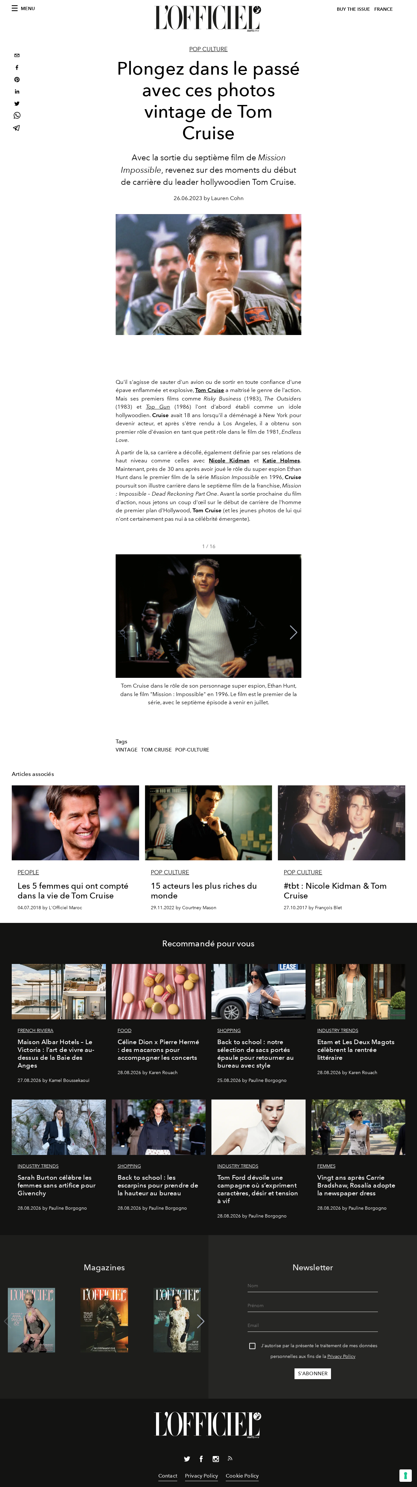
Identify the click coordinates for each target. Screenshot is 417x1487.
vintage (126, 750)
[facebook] (17, 68)
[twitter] (17, 104)
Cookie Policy (242, 1476)
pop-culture (192, 750)
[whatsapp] (17, 116)
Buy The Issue (353, 9)
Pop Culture (208, 49)
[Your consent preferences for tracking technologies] (405, 1475)
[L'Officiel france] (208, 18)
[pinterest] (17, 80)
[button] (293, 632)
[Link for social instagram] (215, 1460)
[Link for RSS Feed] (230, 1459)
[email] (17, 56)
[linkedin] (17, 92)
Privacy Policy (341, 1356)
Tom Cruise (156, 750)
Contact (167, 1476)
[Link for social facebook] (201, 1460)
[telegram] (17, 129)
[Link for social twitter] (187, 1460)
